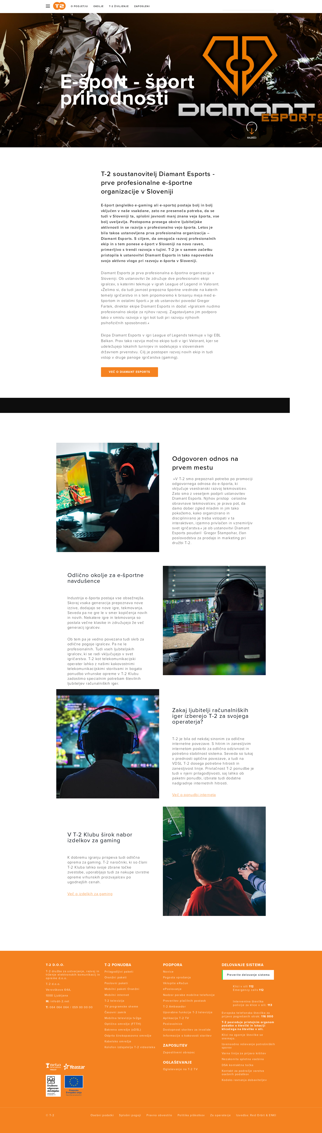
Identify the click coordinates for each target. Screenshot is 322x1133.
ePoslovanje (172, 989)
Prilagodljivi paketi (119, 971)
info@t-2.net (60, 1001)
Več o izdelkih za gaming (90, 894)
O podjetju (79, 6)
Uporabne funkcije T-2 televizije (188, 1012)
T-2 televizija (114, 1000)
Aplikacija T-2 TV (176, 1018)
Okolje (98, 6)
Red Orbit (257, 1115)
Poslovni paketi (116, 983)
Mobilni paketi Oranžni (122, 989)
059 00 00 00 (82, 1007)
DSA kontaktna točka (238, 1065)
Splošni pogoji (130, 1115)
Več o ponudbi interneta (194, 795)
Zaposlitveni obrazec (179, 1052)
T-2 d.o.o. (55, 965)
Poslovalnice (173, 1024)
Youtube (60, 1014)
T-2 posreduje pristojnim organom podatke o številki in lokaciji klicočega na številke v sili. (248, 1026)
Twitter (53, 1014)
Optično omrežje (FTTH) (123, 1024)
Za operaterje (220, 1115)
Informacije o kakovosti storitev (187, 1035)
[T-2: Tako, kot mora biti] (59, 6)
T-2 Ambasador (174, 1006)
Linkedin (67, 1014)
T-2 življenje (119, 6)
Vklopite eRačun (175, 983)
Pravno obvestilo (159, 1115)
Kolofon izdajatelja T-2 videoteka (130, 1047)
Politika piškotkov (191, 1115)
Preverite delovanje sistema (248, 975)
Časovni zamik (115, 1012)
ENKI (272, 1115)
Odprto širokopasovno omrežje (128, 1035)
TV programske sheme (121, 1006)
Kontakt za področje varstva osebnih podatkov (243, 1072)
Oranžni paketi (116, 977)
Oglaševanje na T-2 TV (180, 1069)
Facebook (47, 1014)
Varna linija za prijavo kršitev (244, 1053)
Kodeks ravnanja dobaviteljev (244, 1080)
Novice (168, 971)
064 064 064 (59, 1007)
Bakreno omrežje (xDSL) (123, 1029)
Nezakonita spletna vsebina (243, 1059)
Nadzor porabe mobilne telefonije (189, 995)
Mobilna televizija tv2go (123, 1018)
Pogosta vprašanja (177, 977)
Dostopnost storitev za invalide (187, 1029)
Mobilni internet (117, 995)
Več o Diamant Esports (129, 372)
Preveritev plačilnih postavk (184, 1000)
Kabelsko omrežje (118, 1041)
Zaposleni (142, 6)
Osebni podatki (102, 1115)
